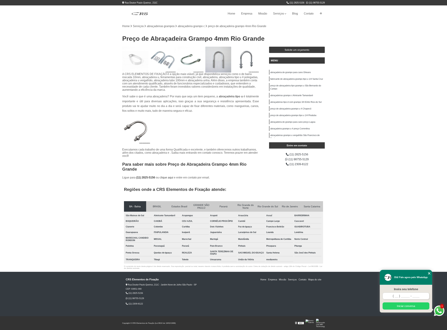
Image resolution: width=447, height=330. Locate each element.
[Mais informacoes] (321, 13)
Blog (295, 13)
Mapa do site (314, 279)
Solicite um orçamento (297, 49)
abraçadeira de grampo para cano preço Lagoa (292, 122)
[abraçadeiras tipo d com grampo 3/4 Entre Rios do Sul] (135, 60)
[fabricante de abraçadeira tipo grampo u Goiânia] (163, 60)
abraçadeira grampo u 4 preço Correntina (290, 128)
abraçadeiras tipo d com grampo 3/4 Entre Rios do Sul (296, 102)
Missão (262, 13)
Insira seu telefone (406, 289)
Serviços (278, 13)
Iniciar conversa (406, 305)
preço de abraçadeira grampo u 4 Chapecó (290, 108)
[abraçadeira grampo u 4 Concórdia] (246, 60)
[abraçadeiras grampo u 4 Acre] (218, 60)
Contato (309, 13)
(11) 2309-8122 (298, 164)
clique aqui (166, 177)
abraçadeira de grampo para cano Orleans (290, 72)
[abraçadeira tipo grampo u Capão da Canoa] (191, 60)
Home (231, 13)
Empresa (246, 13)
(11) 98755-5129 (316, 2)
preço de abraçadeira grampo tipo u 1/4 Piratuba (293, 115)
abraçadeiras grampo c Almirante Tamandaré (291, 95)
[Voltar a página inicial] (139, 13)
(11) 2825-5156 (296, 2)
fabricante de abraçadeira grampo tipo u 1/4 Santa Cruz (296, 79)
